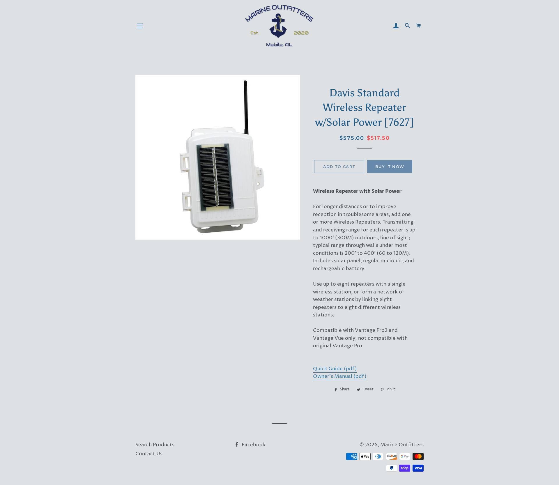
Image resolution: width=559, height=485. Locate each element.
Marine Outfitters (402, 444)
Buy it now (389, 166)
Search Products (154, 444)
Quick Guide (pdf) (335, 368)
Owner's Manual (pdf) (340, 376)
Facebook (253, 444)
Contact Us (148, 453)
